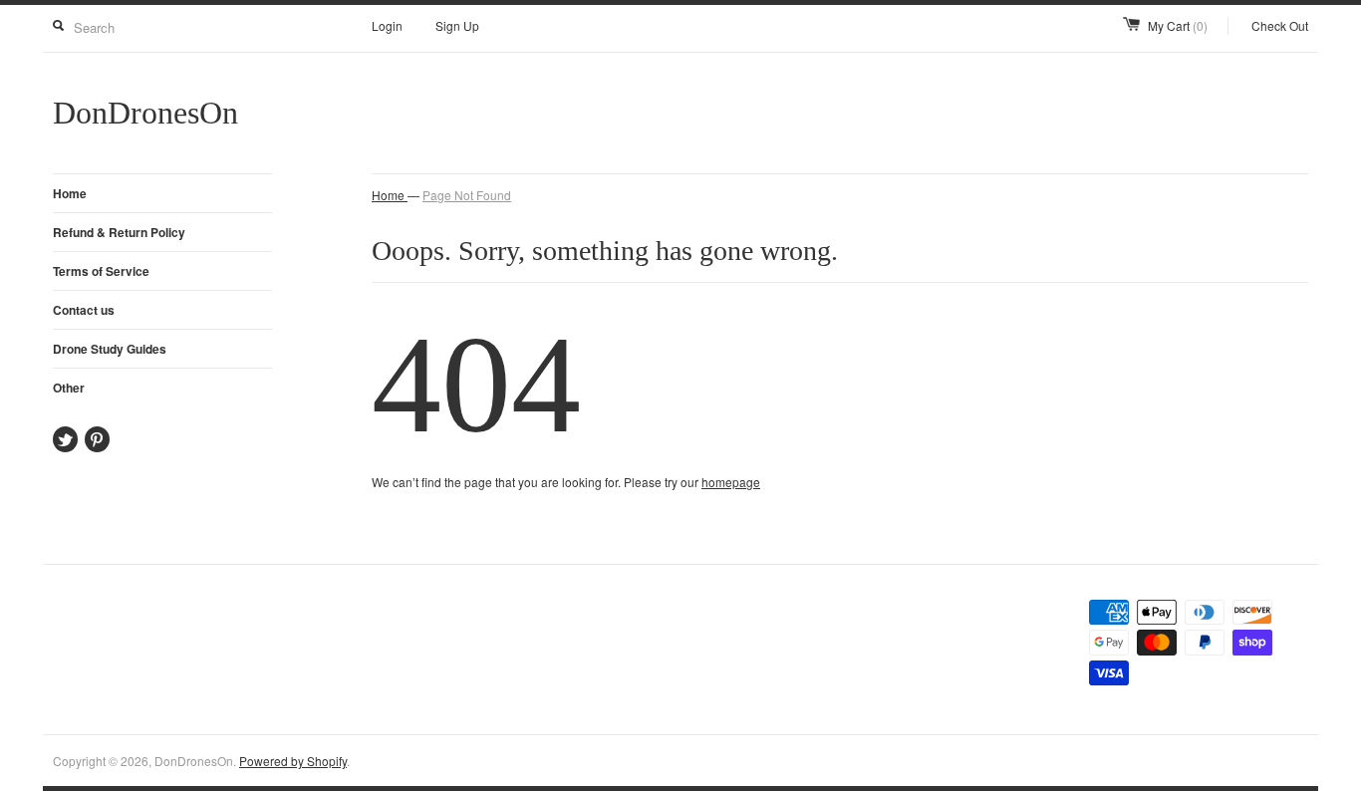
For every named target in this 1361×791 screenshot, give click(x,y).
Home (70, 193)
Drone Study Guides (109, 349)
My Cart (1178, 25)
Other (69, 387)
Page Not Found (466, 194)
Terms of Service (101, 271)
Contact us (84, 310)
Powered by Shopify (293, 760)
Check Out (1279, 25)
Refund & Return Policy (119, 232)
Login (387, 25)
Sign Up (457, 25)
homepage (730, 481)
